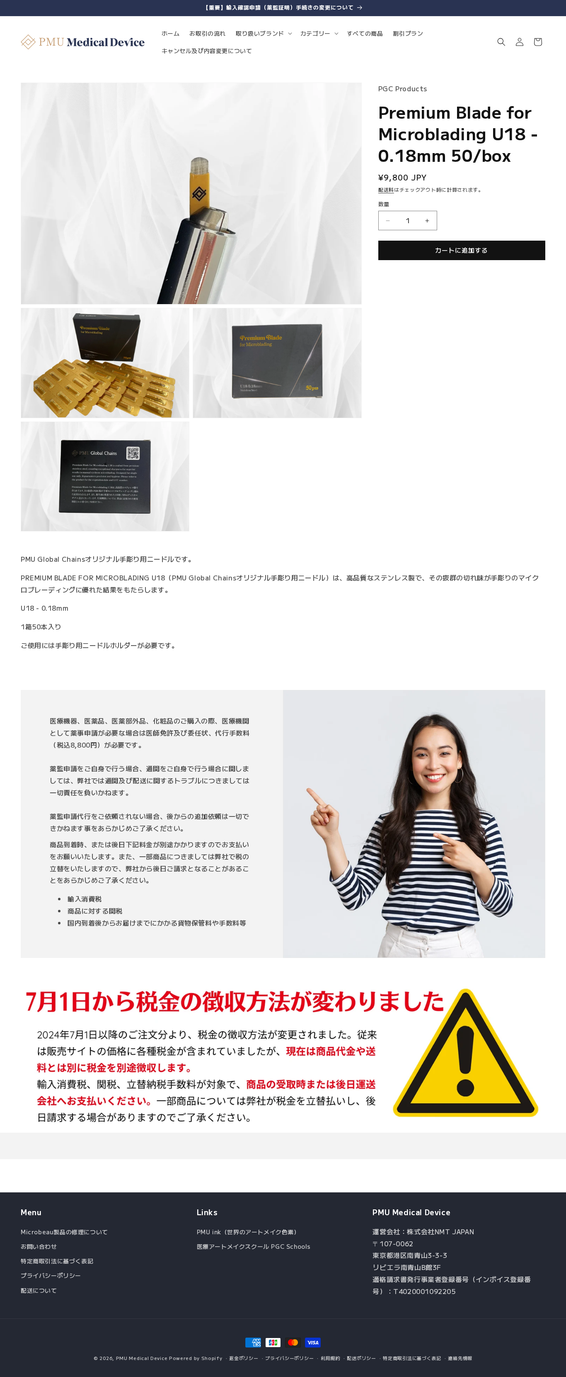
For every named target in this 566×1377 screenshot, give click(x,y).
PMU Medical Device (142, 1358)
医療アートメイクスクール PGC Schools (254, 1246)
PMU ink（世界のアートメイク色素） (248, 1232)
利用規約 (330, 1358)
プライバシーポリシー (51, 1275)
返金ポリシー (243, 1358)
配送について (39, 1290)
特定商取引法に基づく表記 (57, 1261)
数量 (383, 204)
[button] (263, 33)
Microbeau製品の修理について (64, 1232)
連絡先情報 (460, 1358)
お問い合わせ (39, 1246)
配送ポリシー (361, 1358)
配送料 (386, 189)
